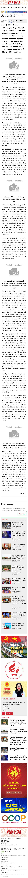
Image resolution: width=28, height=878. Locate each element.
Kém (6, 710)
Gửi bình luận (22, 514)
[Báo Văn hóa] (14, 2)
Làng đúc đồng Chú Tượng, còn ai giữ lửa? (18, 523)
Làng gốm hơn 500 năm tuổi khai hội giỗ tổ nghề (19, 579)
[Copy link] (11, 25)
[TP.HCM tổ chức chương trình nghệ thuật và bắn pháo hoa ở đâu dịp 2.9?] (6, 615)
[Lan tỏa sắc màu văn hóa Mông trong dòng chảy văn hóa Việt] (6, 599)
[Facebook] (6, 25)
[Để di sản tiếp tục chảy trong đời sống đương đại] (6, 626)
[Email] (9, 25)
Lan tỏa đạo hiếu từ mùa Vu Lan (18, 588)
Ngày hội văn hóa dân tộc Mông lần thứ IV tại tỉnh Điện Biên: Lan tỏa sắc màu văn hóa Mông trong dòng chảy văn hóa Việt (19, 601)
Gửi (3, 713)
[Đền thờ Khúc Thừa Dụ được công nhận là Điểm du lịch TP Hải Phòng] (6, 557)
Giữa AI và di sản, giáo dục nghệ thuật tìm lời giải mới (18, 546)
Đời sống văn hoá (16, 526)
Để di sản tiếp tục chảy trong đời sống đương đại (18, 625)
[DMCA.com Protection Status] (5, 851)
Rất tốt (7, 707)
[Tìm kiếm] (25, 3)
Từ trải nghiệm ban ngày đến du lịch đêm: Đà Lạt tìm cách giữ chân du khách (19, 534)
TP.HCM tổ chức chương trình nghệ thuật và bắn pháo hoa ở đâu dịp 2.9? (19, 614)
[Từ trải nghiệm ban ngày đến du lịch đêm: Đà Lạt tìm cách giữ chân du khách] (6, 534)
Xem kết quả (9, 713)
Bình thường (8, 708)
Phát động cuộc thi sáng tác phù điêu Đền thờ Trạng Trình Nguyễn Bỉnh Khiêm (18, 568)
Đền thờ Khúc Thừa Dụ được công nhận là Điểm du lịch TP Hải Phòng (18, 556)
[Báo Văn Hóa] (14, 831)
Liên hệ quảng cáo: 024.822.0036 (9, 863)
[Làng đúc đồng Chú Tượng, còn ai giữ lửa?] (6, 525)
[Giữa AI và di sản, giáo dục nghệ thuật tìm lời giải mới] (6, 547)
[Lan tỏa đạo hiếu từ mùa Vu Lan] (6, 590)
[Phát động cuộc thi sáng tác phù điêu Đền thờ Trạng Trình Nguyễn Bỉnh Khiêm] (6, 568)
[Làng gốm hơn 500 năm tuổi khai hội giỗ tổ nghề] (6, 581)
